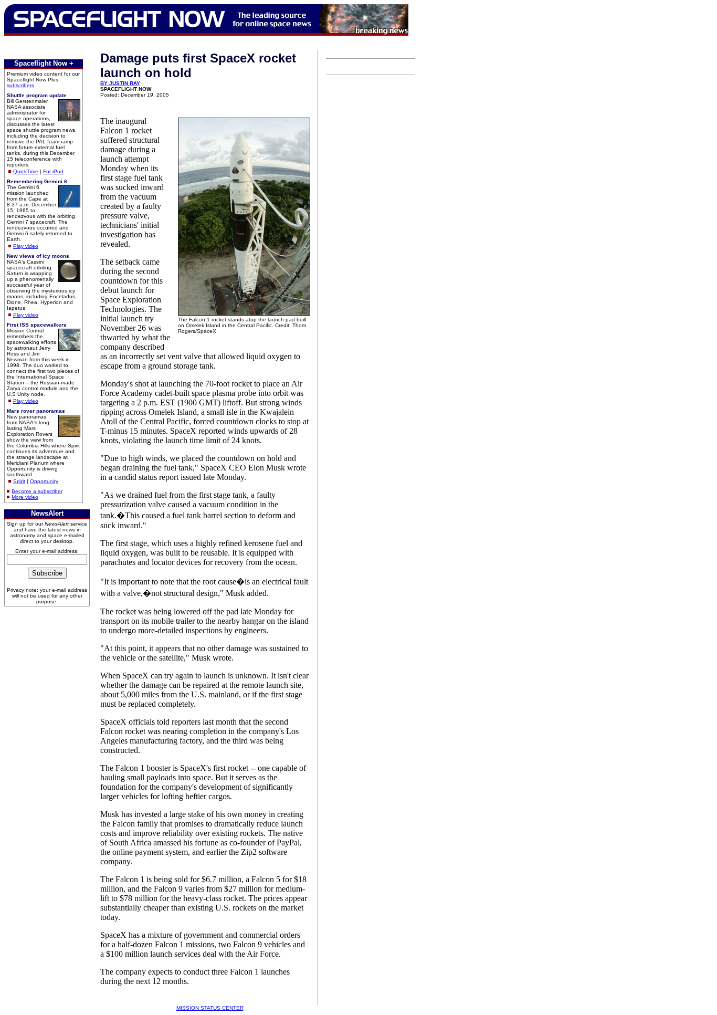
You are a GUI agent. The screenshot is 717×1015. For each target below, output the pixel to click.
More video (25, 497)
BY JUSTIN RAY (120, 83)
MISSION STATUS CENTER (210, 1008)
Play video (25, 246)
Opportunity (44, 481)
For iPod (53, 171)
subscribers (20, 85)
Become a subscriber (37, 491)
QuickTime (25, 171)
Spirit (19, 481)
